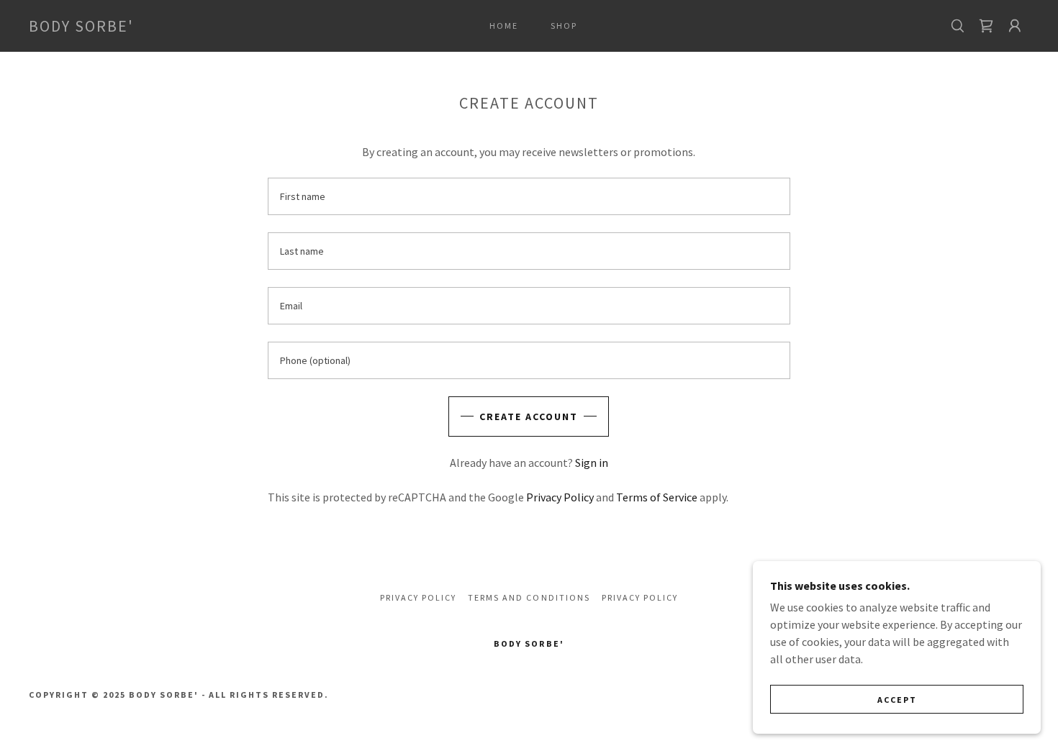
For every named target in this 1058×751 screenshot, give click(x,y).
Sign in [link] (591, 462)
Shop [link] (564, 25)
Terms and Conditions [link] (528, 597)
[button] (1014, 26)
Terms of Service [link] (656, 497)
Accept (897, 699)
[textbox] (529, 196)
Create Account (528, 416)
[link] (81, 27)
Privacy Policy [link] (560, 497)
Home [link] (503, 25)
